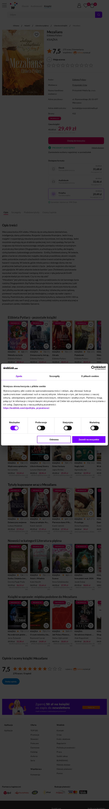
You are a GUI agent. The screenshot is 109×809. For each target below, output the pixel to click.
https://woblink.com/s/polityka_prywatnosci (26, 408)
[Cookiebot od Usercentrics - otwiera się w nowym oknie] (93, 368)
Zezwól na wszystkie (89, 439)
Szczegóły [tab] (54, 376)
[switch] (41, 428)
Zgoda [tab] (19, 376)
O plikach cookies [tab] (90, 376)
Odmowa (54, 439)
